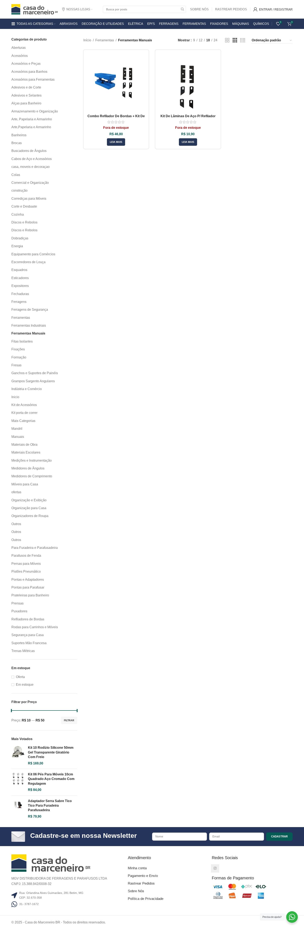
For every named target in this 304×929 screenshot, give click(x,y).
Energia (17, 246)
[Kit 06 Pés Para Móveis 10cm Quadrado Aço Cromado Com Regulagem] (18, 782)
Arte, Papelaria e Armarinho (31, 119)
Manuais (17, 436)
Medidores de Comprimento (31, 476)
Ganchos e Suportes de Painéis (34, 373)
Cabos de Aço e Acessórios (31, 159)
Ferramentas (20, 317)
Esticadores (20, 278)
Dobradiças (19, 238)
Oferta (20, 677)
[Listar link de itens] (68, 904)
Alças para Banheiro (26, 103)
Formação (18, 357)
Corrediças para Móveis (28, 198)
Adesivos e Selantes (26, 95)
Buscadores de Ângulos (29, 151)
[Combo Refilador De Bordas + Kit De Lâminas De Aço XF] (116, 82)
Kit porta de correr (24, 412)
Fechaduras (20, 294)
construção (19, 190)
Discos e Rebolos (24, 222)
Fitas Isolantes (22, 341)
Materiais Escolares (25, 452)
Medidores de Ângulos (27, 468)
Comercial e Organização (30, 182)
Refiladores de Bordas (27, 619)
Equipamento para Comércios (33, 254)
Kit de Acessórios (24, 405)
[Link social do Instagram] (215, 868)
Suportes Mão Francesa (29, 643)
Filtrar (69, 720)
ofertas (16, 492)
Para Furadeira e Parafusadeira (34, 547)
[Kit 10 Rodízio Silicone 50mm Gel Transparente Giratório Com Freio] (18, 755)
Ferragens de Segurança (29, 309)
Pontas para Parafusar (27, 587)
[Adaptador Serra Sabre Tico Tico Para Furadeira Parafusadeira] (18, 809)
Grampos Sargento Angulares (33, 381)
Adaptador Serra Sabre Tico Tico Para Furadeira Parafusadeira (50, 805)
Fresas (16, 365)
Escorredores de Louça (28, 262)
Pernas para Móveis (26, 563)
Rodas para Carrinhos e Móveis (34, 627)
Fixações (18, 349)
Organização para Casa (28, 508)
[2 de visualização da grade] (227, 40)
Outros (16, 524)
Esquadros (19, 270)
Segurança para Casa (27, 635)
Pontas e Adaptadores (27, 579)
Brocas (16, 143)
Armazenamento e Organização (34, 111)
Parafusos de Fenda (26, 555)
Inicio (15, 397)
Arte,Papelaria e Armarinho (31, 127)
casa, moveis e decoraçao (30, 166)
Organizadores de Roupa (29, 516)
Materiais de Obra (24, 444)
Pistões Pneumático (26, 571)
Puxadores (19, 611)
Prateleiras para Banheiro (30, 595)
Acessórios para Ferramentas (33, 79)
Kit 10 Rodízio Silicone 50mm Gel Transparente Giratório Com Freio (50, 752)
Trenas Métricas (23, 651)
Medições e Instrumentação (31, 460)
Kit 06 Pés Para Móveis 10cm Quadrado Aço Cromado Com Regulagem (51, 779)
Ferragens (18, 301)
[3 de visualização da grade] (235, 40)
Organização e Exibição (29, 500)
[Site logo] (34, 9)
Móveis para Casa (24, 484)
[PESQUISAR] (182, 9)
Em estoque (25, 684)
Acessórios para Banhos (29, 71)
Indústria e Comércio (26, 389)
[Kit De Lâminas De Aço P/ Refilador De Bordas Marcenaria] (188, 82)
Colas (15, 175)
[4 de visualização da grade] (242, 40)
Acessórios (19, 55)
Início (87, 40)
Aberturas (18, 47)
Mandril (16, 428)
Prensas (17, 603)
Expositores (20, 286)
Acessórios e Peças (26, 63)
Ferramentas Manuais (28, 333)
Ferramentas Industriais (28, 325)
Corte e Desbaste (24, 206)
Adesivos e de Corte (26, 87)
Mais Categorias (23, 421)
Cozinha (17, 214)
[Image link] (50, 863)
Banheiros (18, 135)
